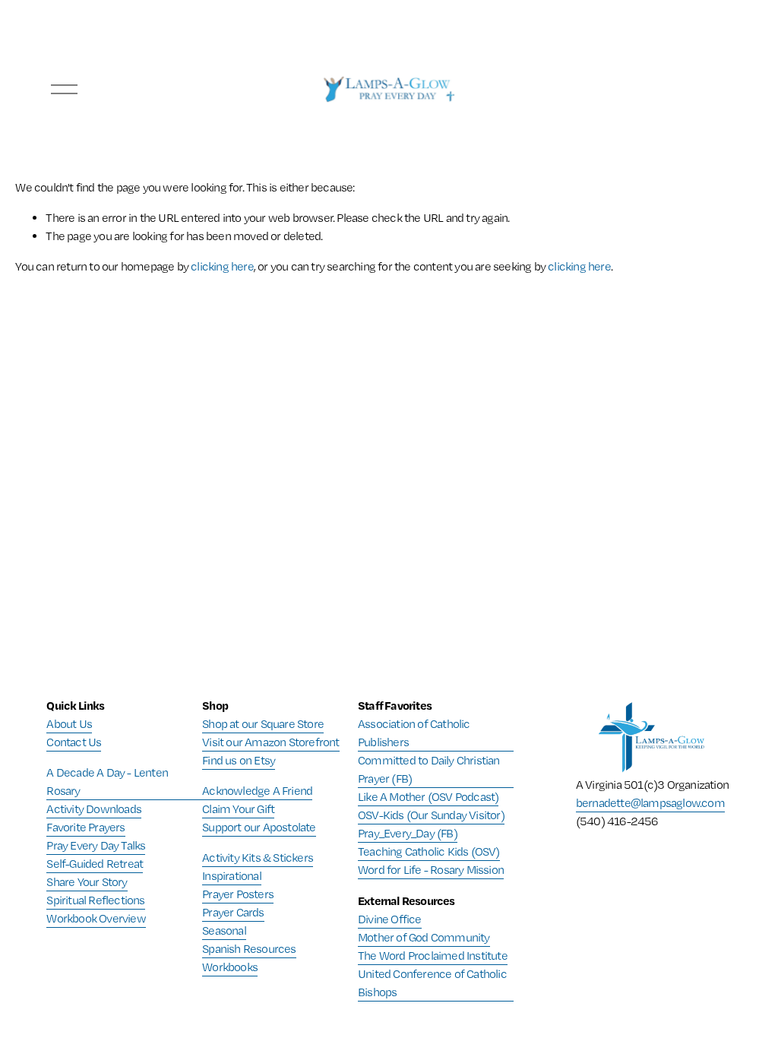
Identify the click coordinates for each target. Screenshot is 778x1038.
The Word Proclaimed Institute (433, 955)
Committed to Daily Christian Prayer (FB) (429, 769)
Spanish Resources (249, 948)
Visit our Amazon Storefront (270, 742)
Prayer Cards (233, 912)
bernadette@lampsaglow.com (650, 803)
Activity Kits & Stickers (257, 857)
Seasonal (224, 930)
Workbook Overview (95, 918)
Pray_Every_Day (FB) (407, 833)
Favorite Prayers (85, 827)
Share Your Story (86, 882)
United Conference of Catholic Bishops (432, 983)
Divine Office (390, 919)
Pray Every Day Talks (95, 845)
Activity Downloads (93, 809)
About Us (69, 724)
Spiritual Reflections (95, 900)
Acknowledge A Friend (257, 790)
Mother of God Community (424, 937)
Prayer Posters (238, 894)
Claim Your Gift (238, 809)
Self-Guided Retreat (94, 863)
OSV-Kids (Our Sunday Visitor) (431, 815)
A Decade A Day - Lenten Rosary (107, 781)
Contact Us (73, 742)
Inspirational (231, 876)
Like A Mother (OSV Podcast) (428, 797)
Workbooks (230, 967)
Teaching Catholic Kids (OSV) (429, 851)
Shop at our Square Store (263, 724)
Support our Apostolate (258, 827)
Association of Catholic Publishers (414, 733)
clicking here (222, 266)
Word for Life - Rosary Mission (431, 869)
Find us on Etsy (238, 760)
